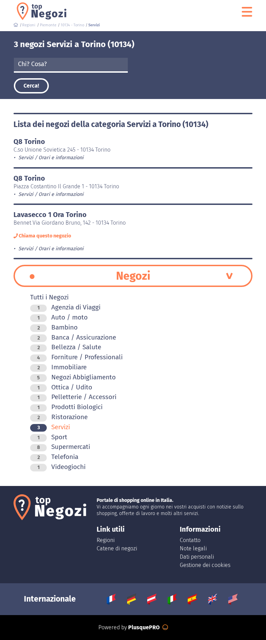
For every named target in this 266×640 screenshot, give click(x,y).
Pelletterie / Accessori (76, 397)
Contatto (190, 540)
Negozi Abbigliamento (76, 377)
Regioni (106, 540)
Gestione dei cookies (205, 565)
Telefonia (57, 457)
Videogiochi (61, 467)
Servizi (53, 427)
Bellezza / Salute (69, 347)
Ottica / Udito (64, 387)
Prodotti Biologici (70, 407)
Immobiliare (62, 367)
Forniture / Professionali (80, 357)
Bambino (57, 327)
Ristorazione (62, 417)
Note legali (193, 548)
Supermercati (63, 447)
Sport (52, 437)
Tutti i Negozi (49, 297)
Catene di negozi (117, 548)
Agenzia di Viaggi (68, 307)
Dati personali (197, 556)
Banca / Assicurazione (76, 337)
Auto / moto (62, 317)
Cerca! (31, 85)
